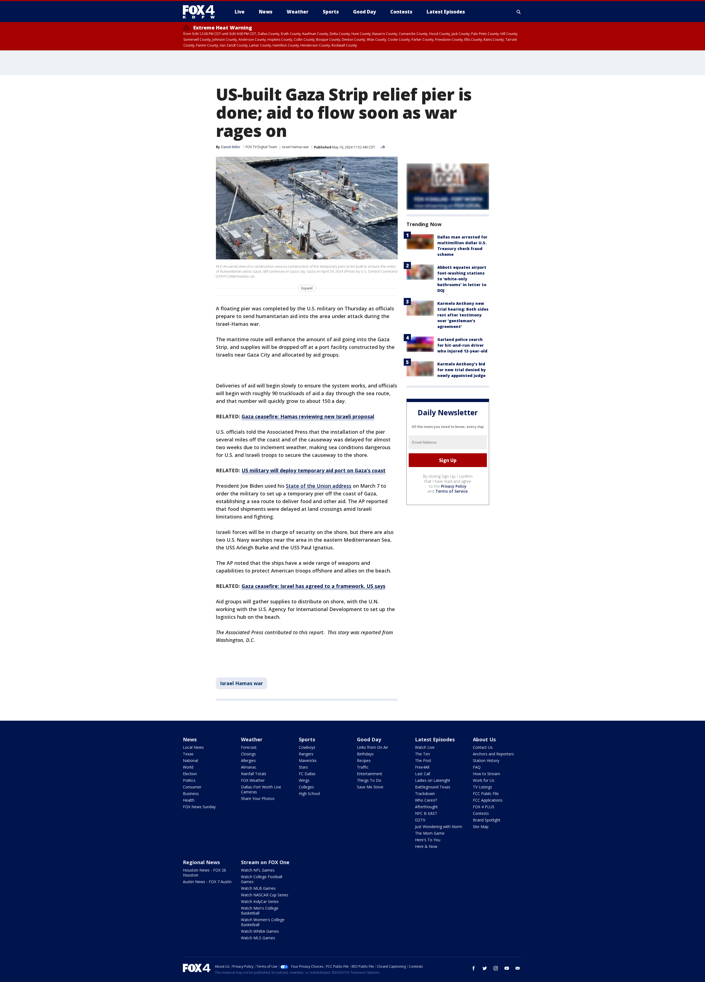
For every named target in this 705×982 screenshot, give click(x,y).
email (517, 968)
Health (188, 800)
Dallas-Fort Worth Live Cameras (261, 789)
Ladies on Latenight (432, 780)
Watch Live (425, 747)
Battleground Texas (432, 787)
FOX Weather (253, 780)
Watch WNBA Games (260, 931)
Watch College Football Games (261, 879)
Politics (189, 780)
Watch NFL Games (258, 870)
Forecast (249, 747)
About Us (484, 739)
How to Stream (486, 773)
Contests (481, 813)
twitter (484, 968)
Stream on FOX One (265, 862)
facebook (473, 968)
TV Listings (482, 787)
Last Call (422, 773)
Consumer (192, 787)
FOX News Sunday (199, 806)
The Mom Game (429, 833)
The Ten (422, 753)
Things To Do (369, 780)
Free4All (422, 767)
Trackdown (425, 793)
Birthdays (365, 753)
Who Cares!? (426, 800)
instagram (495, 968)
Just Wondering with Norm (438, 826)
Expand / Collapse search (519, 12)
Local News (193, 747)
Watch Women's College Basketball (262, 922)
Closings (248, 753)
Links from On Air (372, 747)
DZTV (420, 820)
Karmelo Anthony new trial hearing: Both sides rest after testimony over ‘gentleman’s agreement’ (463, 315)
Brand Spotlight (486, 820)
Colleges (306, 787)
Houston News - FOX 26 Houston (204, 872)
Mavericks (308, 760)
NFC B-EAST (426, 813)
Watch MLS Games (258, 937)
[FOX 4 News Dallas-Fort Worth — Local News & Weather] (201, 11)
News (190, 739)
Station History (486, 760)
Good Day (369, 739)
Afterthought (426, 806)
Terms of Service (451, 491)
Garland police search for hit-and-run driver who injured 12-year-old (462, 345)
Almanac (248, 767)
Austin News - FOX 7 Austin (207, 881)
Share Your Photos (258, 798)
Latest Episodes (435, 739)
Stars (303, 767)
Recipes (364, 760)
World (188, 767)
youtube (506, 968)
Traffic (362, 767)
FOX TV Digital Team (261, 147)
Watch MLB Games (258, 888)
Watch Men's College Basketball (259, 910)
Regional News (201, 862)
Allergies (248, 760)
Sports (307, 739)
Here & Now (426, 846)
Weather (251, 739)
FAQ (477, 767)
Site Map (481, 826)
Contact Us (483, 747)
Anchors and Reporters (493, 753)
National (190, 760)
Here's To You (427, 839)
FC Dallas (307, 773)
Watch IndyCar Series (260, 901)
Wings (304, 780)
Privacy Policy (454, 486)
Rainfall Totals (253, 773)
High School (309, 793)
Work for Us (483, 780)
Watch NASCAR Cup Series (264, 894)
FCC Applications (488, 800)
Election (190, 773)
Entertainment (369, 773)
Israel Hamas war (295, 147)
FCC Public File (486, 793)
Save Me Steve (370, 787)
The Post (423, 760)
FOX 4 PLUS (483, 806)
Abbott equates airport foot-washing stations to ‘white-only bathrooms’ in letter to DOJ (461, 279)
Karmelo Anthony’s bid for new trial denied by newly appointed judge (461, 369)
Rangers (306, 753)
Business (191, 793)
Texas (188, 753)
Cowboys (307, 747)
